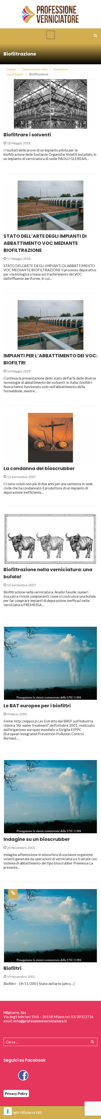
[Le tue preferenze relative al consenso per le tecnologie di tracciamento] (8, 1111)
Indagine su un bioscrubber (37, 839)
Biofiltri (12, 968)
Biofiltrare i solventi (27, 134)
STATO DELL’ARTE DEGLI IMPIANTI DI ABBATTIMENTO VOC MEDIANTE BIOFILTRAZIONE (45, 243)
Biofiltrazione (22, 126)
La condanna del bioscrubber (39, 468)
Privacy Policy (16, 1093)
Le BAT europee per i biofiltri (37, 705)
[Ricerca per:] (50, 1042)
